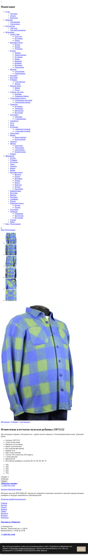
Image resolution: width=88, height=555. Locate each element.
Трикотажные (20, 73)
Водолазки (19, 113)
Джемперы (19, 108)
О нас (8, 12)
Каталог (4, 505)
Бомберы (18, 63)
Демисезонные (20, 55)
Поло (12, 125)
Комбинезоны (15, 191)
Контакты (14, 18)
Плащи (17, 47)
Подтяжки (19, 38)
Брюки (12, 135)
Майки (17, 88)
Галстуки (18, 36)
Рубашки (13, 80)
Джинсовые (19, 67)
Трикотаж (14, 104)
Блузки (13, 158)
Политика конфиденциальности (13, 499)
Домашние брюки (22, 96)
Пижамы (18, 94)
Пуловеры (19, 106)
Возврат (4, 509)
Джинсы (13, 141)
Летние (17, 84)
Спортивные (20, 150)
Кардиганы (19, 111)
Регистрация (16, 224)
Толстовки (14, 115)
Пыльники (19, 189)
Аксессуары (14, 34)
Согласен (81, 549)
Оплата (13, 16)
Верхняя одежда (16, 43)
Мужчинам (10, 32)
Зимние (18, 53)
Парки (17, 59)
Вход (7, 224)
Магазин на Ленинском (10, 522)
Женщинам (10, 156)
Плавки (13, 154)
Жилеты (13, 69)
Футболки (14, 127)
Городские (19, 146)
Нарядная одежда (17, 203)
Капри (12, 170)
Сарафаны (14, 199)
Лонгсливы (14, 133)
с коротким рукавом (22, 129)
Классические (20, 139)
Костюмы (14, 78)
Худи (12, 123)
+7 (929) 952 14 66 (8, 485)
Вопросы (4, 513)
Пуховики (19, 57)
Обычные (18, 117)
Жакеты (13, 195)
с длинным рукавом (22, 131)
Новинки (9, 20)
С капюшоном (20, 119)
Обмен (3, 511)
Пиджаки (13, 75)
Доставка (13, 14)
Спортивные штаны (22, 102)
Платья (13, 201)
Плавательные (20, 152)
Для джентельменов (18, 30)
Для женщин (15, 22)
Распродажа (10, 26)
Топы (12, 164)
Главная (4, 503)
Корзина (4, 515)
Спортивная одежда (18, 98)
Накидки (18, 185)
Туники (13, 220)
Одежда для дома (16, 92)
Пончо (17, 183)
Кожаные (18, 61)
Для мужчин (15, 24)
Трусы (17, 90)
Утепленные (19, 71)
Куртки (13, 51)
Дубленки (18, 49)
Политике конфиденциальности (22, 548)
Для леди (13, 28)
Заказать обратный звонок (11, 489)
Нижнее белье (15, 86)
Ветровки (18, 65)
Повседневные (20, 137)
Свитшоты (14, 121)
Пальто (17, 45)
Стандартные (20, 82)
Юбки (12, 222)
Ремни (17, 40)
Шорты (13, 143)
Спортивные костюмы (23, 100)
